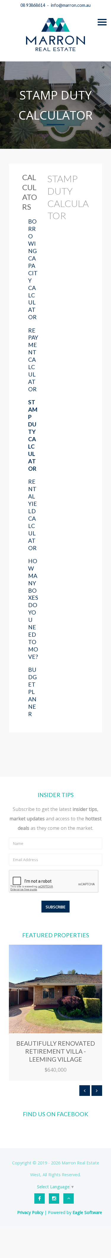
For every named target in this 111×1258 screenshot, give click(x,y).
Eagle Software (87, 1212)
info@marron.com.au (71, 5)
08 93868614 (32, 5)
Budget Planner (32, 691)
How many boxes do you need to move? (33, 609)
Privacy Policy (30, 1212)
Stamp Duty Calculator (32, 435)
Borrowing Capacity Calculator (33, 269)
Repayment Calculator (33, 360)
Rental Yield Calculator (32, 514)
